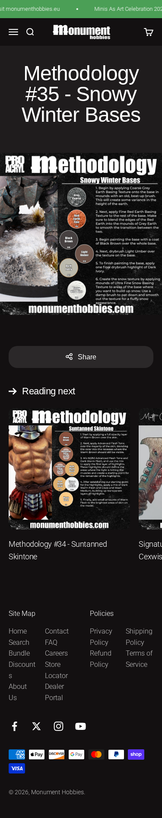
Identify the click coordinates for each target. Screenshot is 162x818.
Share (87, 357)
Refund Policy (100, 659)
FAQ (51, 642)
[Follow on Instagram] (58, 726)
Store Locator (56, 670)
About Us (18, 692)
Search (19, 642)
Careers (56, 653)
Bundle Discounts (22, 664)
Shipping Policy (139, 637)
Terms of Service (139, 659)
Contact (57, 631)
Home (18, 631)
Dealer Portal (54, 692)
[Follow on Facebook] (14, 726)
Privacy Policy (101, 637)
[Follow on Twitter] (36, 726)
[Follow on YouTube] (80, 726)
